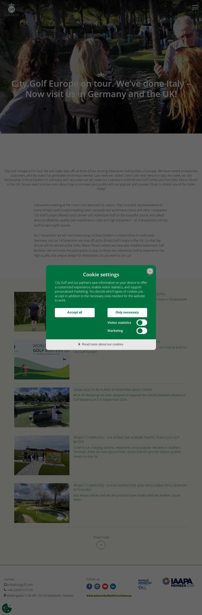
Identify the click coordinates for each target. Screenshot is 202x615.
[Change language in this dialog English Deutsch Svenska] (149, 271)
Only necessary (127, 312)
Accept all (74, 312)
